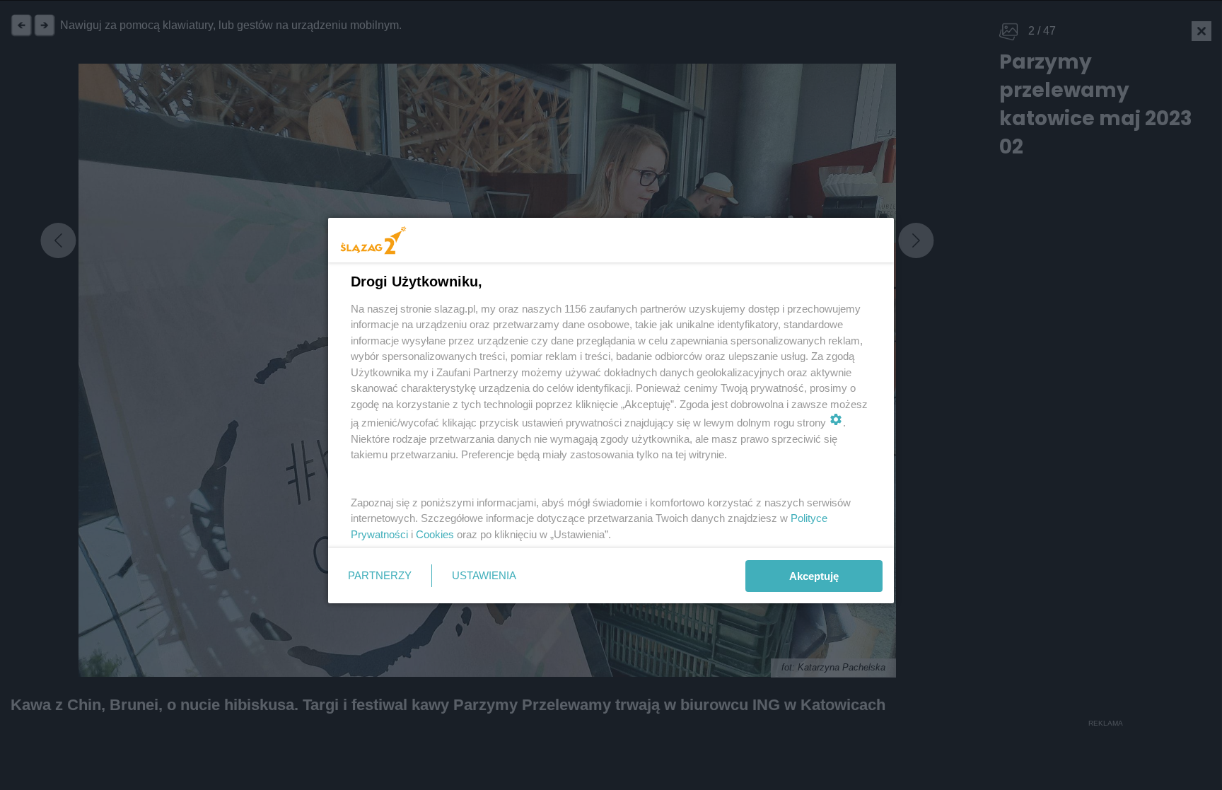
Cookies (435, 534)
